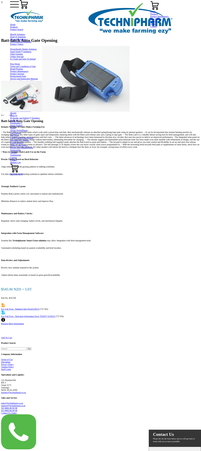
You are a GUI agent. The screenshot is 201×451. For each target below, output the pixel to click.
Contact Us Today (9, 413)
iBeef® (13, 113)
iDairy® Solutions (18, 37)
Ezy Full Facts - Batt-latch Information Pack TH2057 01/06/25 (28, 316)
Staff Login (6, 369)
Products (14, 27)
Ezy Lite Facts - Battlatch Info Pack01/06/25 (20, 309)
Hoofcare (14, 120)
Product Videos (16, 44)
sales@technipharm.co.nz (12, 403)
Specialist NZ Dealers (19, 140)
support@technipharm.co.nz (13, 405)
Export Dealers (16, 143)
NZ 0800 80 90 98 (9, 408)
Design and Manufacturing (21, 148)
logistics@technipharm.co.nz (13, 392)
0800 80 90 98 (16, 174)
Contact (13, 157)
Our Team (14, 135)
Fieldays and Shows (18, 145)
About (13, 128)
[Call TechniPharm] (18, 448)
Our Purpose (15, 133)
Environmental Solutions (20, 42)
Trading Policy (7, 367)
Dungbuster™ (16, 123)
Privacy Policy (7, 364)
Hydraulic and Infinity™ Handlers (25, 118)
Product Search (16, 29)
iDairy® (13, 115)
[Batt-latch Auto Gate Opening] (21, 111)
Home (12, 24)
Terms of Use (7, 359)
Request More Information (12, 324)
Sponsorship (15, 150)
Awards (13, 152)
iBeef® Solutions (17, 34)
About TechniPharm (19, 130)
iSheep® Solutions (18, 39)
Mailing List (15, 162)
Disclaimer (5, 362)
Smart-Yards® (16, 125)
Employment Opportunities (22, 138)
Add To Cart (6, 338)
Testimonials (15, 155)
